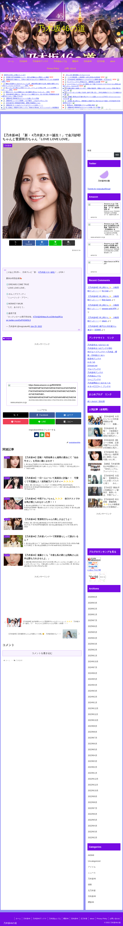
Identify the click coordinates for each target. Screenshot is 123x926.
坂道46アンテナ (94, 359)
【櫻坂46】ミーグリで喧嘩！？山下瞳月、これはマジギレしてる (27, 101)
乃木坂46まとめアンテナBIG (99, 348)
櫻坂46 (66, 919)
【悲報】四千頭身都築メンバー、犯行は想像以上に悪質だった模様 (27, 77)
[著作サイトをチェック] (36, 434)
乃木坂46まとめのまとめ (98, 345)
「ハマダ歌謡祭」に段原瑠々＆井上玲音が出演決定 (83, 77)
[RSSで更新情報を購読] (47, 434)
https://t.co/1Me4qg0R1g (52, 317)
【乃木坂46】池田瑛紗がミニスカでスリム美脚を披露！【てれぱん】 (89, 79)
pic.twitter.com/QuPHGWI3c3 (18, 320)
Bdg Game (106, 300)
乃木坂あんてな (94, 376)
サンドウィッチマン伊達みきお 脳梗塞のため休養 (83, 82)
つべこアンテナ (94, 379)
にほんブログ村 (94, 570)
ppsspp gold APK (109, 309)
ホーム (18, 919)
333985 (97, 330)
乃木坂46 (8, 338)
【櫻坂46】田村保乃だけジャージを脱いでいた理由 (22, 98)
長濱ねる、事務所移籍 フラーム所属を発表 (81, 105)
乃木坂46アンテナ (95, 372)
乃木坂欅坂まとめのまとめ (99, 383)
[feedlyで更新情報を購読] (42, 434)
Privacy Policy (102, 919)
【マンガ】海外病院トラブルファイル (77, 75)
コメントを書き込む (42, 653)
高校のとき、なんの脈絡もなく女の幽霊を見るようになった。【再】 (28, 92)
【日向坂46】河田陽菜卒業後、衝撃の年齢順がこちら (23, 103)
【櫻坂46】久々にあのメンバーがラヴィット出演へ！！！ (24, 105)
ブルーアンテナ (94, 369)
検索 (89, 150)
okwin (104, 321)
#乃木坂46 (37, 317)
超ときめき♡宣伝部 (96, 401)
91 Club (105, 291)
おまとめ (91, 362)
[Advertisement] (42, 125)
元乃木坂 (84, 919)
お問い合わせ (115, 919)
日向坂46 (74, 919)
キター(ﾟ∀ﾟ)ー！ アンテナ (99, 386)
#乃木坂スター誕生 (46, 272)
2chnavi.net (92, 366)
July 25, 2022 (36, 326)
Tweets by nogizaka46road (98, 189)
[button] (68, 243)
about (92, 919)
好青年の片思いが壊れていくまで (14, 75)
